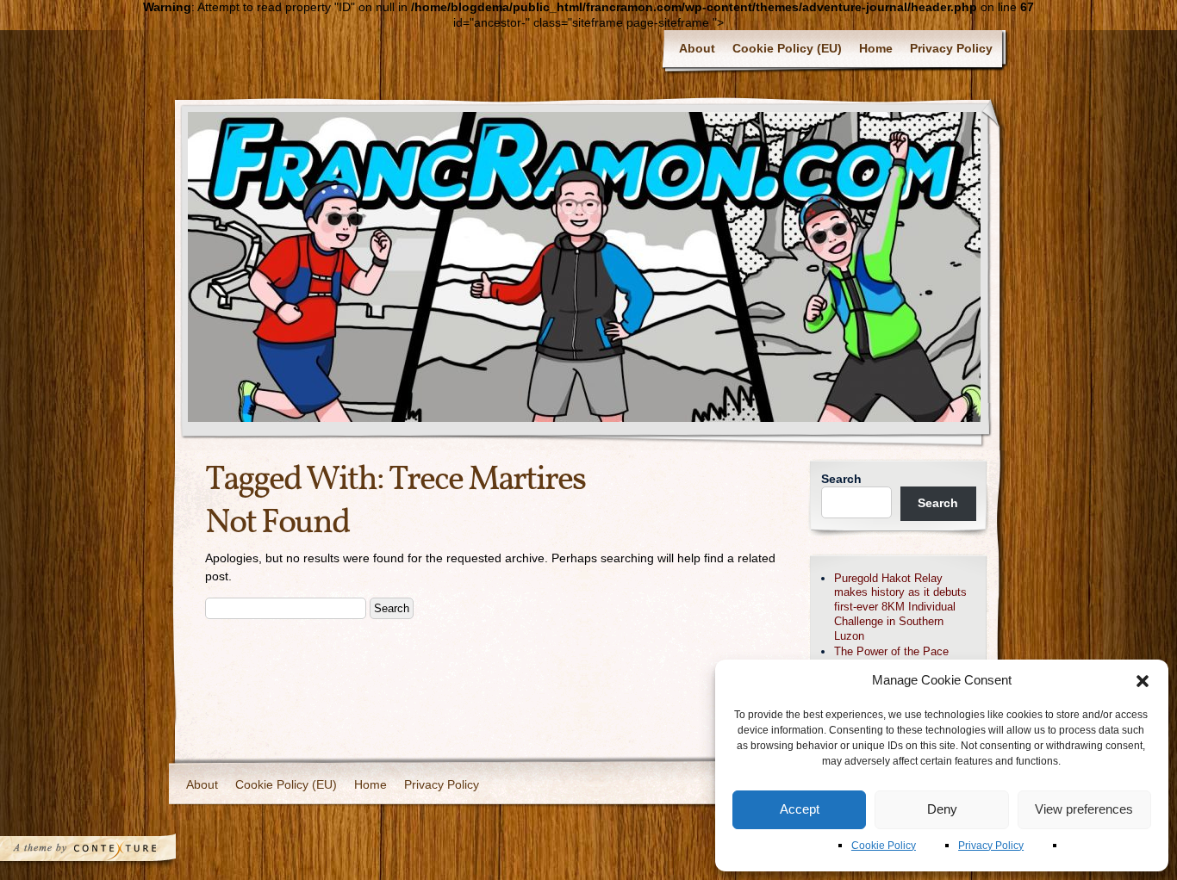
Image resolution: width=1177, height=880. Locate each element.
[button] (1142, 681)
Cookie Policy (883, 846)
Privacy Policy (991, 846)
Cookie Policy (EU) (787, 48)
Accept (799, 809)
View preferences (1084, 809)
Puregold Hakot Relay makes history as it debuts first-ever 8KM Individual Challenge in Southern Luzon (900, 607)
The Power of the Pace (891, 651)
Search (841, 479)
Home (876, 48)
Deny (942, 809)
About (697, 48)
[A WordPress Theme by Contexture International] (111, 852)
